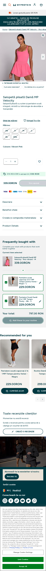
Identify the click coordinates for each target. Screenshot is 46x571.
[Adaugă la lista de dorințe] (39, 161)
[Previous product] (37, 399)
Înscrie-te (12, 477)
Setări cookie (9, 485)
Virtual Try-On (33, 121)
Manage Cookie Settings (23, 552)
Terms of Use (28, 548)
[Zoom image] (43, 35)
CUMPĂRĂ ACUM (16, 391)
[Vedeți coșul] (41, 5)
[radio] (6, 130)
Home (4, 29)
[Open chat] (34, 500)
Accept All (23, 566)
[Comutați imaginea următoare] (43, 57)
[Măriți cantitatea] (15, 161)
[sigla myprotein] (22, 5)
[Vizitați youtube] (22, 500)
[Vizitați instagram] (4, 500)
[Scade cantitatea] (6, 161)
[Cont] (35, 5)
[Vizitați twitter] (28, 500)
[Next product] (42, 399)
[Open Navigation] (5, 5)
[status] (10, 161)
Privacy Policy (15, 548)
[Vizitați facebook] (10, 500)
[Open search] (9, 5)
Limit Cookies (23, 559)
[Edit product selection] (40, 283)
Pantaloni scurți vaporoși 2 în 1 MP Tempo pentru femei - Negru (14, 374)
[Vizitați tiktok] (16, 500)
